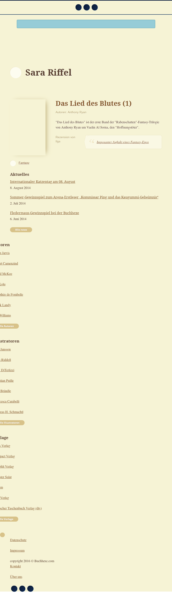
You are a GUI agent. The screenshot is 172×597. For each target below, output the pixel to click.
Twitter (95, 7)
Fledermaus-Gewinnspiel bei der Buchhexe (44, 213)
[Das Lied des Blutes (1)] (28, 127)
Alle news (21, 229)
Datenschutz (18, 540)
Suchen (150, 24)
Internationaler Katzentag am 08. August (42, 181)
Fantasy (24, 162)
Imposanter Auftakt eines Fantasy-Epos (123, 142)
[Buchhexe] (86, 45)
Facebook (86, 7)
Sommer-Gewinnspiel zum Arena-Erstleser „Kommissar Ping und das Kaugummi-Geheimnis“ (84, 197)
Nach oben (2, 535)
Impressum (17, 550)
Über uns (16, 576)
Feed (79, 7)
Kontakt (15, 566)
